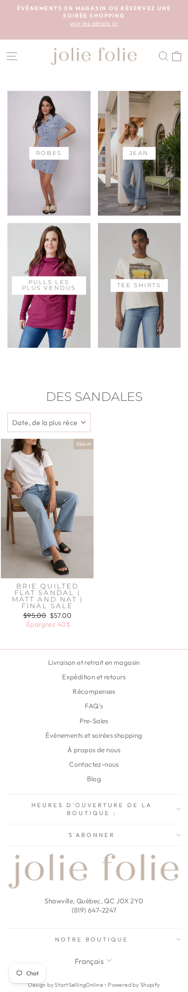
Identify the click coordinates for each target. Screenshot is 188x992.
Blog (94, 779)
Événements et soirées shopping (93, 735)
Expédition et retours (94, 677)
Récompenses (94, 691)
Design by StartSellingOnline (66, 984)
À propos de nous (94, 750)
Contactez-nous (94, 764)
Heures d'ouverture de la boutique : (91, 809)
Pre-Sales (94, 721)
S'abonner (92, 834)
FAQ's (94, 706)
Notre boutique (92, 939)
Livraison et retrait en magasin (94, 662)
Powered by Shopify (134, 984)
